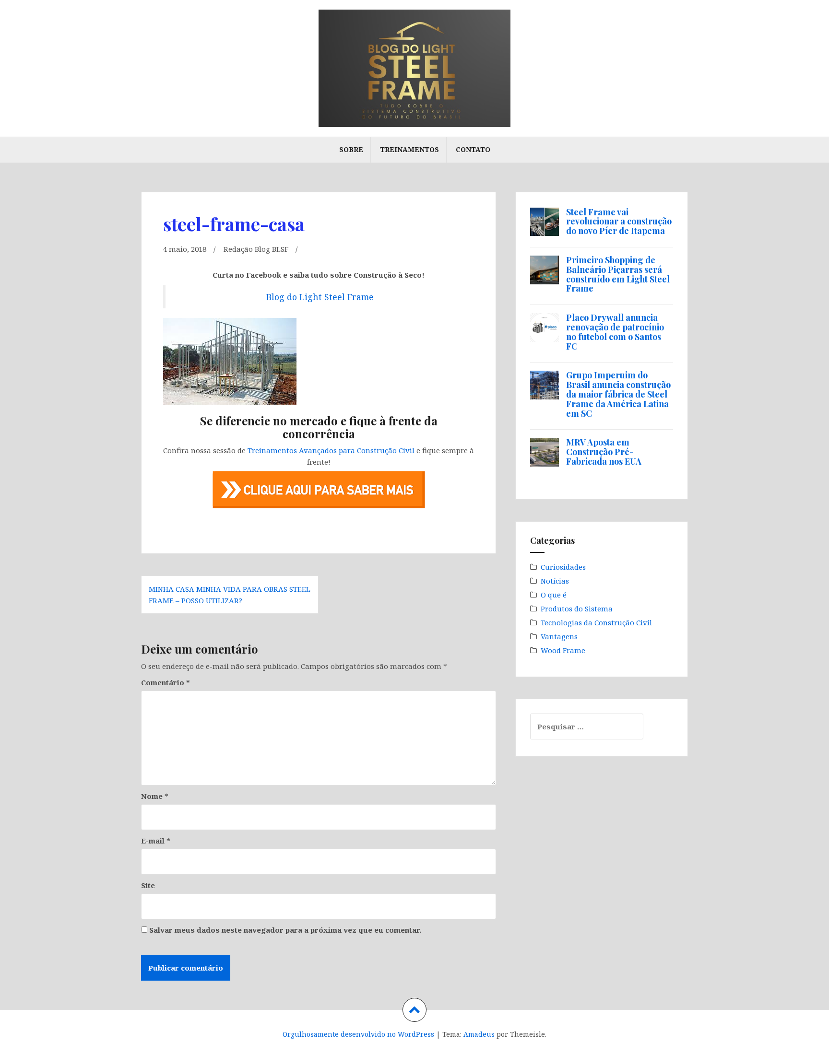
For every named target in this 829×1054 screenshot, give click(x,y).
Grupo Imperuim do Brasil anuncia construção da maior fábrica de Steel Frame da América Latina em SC (618, 394)
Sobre (351, 149)
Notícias (555, 581)
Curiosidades (563, 567)
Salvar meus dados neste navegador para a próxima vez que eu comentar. (285, 930)
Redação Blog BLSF (256, 249)
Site (148, 885)
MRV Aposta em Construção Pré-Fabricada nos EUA (603, 451)
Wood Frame (563, 650)
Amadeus (479, 1034)
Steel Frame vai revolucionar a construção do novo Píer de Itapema (619, 221)
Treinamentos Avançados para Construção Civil (331, 450)
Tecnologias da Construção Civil (596, 622)
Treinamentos (409, 149)
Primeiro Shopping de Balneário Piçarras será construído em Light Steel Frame (618, 274)
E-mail (155, 840)
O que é (554, 594)
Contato (473, 149)
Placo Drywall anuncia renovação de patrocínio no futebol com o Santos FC (615, 331)
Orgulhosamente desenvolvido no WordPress (358, 1034)
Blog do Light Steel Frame (320, 297)
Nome (154, 796)
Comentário (165, 682)
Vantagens (559, 636)
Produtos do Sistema (577, 608)
